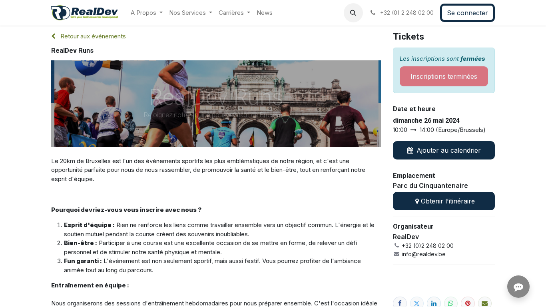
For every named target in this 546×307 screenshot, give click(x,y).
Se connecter (467, 13)
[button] (353, 12)
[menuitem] (147, 13)
